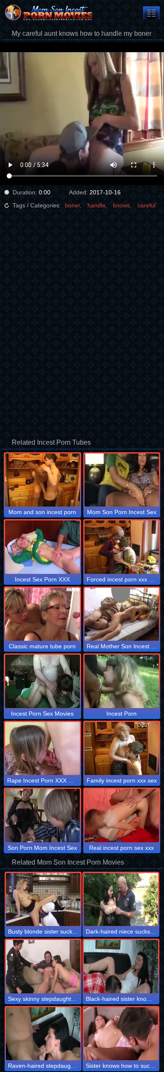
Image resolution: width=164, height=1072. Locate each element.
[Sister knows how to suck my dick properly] (121, 1033)
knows (121, 205)
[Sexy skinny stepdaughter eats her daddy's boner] (43, 966)
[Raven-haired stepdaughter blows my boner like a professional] (43, 1033)
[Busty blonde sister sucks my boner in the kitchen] (43, 899)
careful (147, 205)
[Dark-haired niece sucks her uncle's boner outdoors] (121, 899)
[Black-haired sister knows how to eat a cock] (121, 966)
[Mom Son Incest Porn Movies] (50, 12)
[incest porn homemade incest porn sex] (151, 12)
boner (72, 205)
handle (96, 205)
